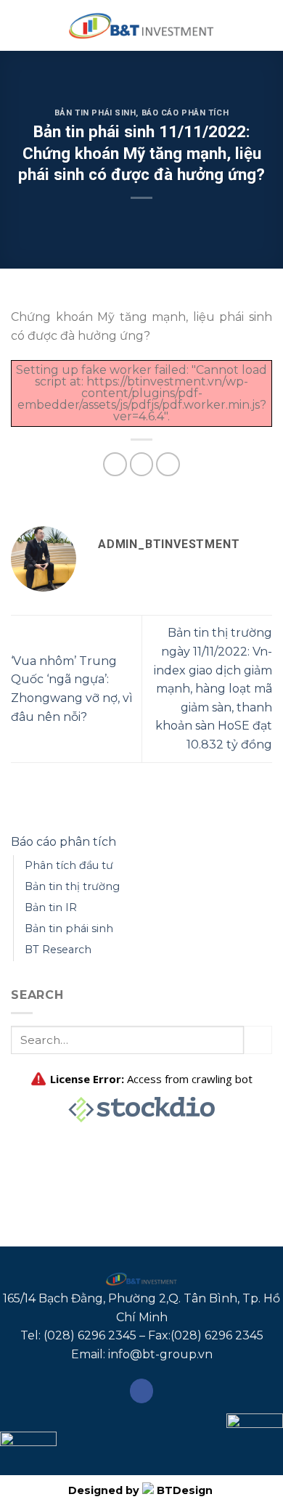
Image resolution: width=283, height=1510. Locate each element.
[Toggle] (266, 841)
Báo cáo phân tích (185, 113)
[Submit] (258, 1040)
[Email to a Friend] (168, 464)
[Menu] (19, 25)
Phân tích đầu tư (69, 865)
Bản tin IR (51, 907)
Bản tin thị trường (72, 886)
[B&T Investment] (141, 25)
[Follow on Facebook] (142, 1391)
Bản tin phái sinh (95, 113)
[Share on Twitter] (142, 464)
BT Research (58, 949)
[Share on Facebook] (115, 464)
